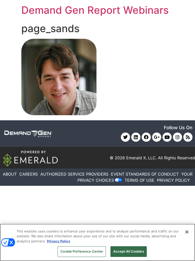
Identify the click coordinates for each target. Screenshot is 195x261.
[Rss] (187, 137)
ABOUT (10, 174)
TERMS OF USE (139, 180)
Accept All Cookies (128, 251)
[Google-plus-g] (156, 137)
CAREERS (28, 174)
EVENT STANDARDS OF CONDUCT (145, 174)
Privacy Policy (58, 241)
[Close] (186, 232)
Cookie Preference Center (81, 251)
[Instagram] (177, 137)
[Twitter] (125, 137)
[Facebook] (146, 137)
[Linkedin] (135, 137)
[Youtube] (167, 137)
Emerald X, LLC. (141, 157)
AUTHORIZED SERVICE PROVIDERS (74, 174)
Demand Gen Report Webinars (95, 10)
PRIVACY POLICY (173, 180)
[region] (97, 242)
